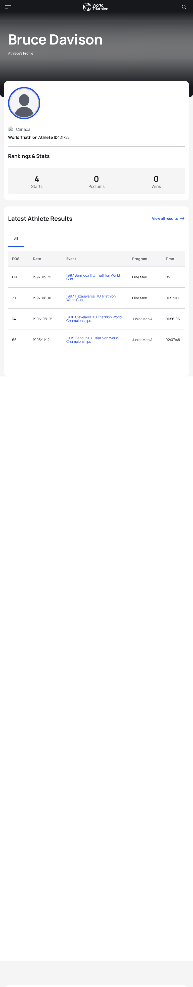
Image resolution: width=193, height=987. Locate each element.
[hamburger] (8, 7)
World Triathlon (95, 7)
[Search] (184, 7)
